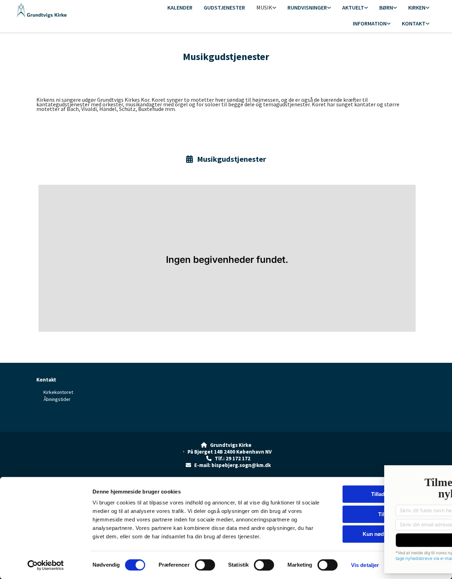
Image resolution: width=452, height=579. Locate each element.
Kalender (179, 7)
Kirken (417, 7)
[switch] (205, 565)
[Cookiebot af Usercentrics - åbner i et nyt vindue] (46, 565)
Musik (264, 7)
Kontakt (414, 23)
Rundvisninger (307, 7)
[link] (266, 8)
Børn (386, 7)
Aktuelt (353, 7)
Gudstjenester (224, 7)
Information (370, 23)
